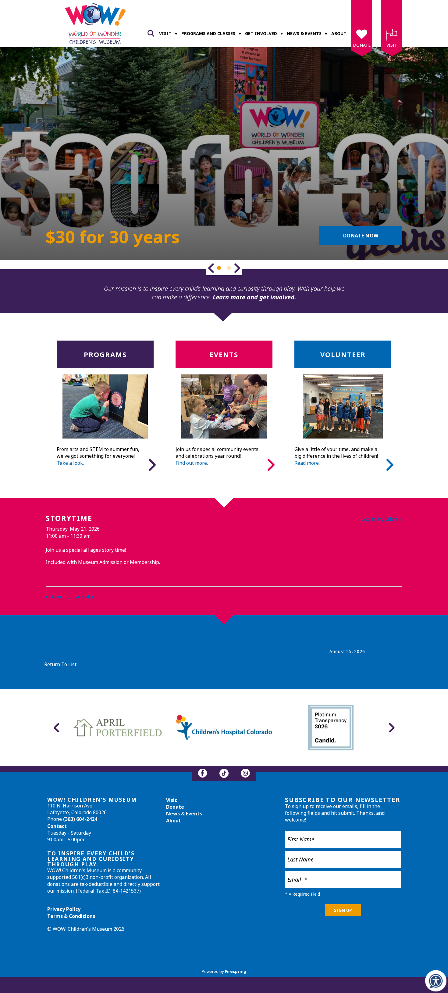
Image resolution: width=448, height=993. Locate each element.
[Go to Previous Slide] (211, 268)
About (339, 33)
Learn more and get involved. (254, 297)
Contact (57, 826)
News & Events (304, 33)
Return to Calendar (72, 596)
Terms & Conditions (71, 916)
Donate (362, 45)
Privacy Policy (63, 909)
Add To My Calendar (382, 519)
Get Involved (261, 33)
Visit (165, 33)
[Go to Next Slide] (236, 268)
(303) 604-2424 (80, 819)
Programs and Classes (208, 33)
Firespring (235, 971)
